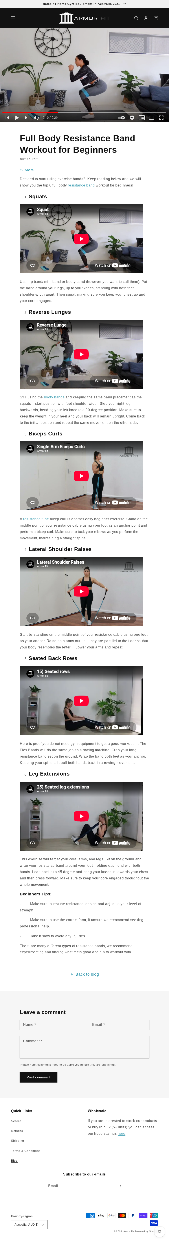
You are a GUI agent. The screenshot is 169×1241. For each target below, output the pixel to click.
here (121, 1133)
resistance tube (36, 519)
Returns (17, 1131)
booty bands (54, 397)
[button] (13, 18)
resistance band (81, 185)
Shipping (17, 1140)
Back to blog (87, 974)
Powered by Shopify (146, 1231)
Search (16, 1121)
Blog (14, 1160)
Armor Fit (128, 1231)
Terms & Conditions (25, 1150)
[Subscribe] (119, 1186)
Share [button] (29, 170)
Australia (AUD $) (26, 1224)
